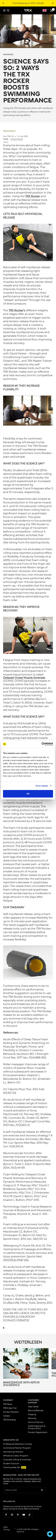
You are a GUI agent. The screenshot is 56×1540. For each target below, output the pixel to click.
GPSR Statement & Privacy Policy (36, 1427)
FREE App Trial (10, 1408)
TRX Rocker (32, 196)
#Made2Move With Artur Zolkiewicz (21, 1384)
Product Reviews (10, 1412)
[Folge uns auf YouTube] (24, 1515)
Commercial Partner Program (17, 1448)
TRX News (7, 1404)
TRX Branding (9, 1420)
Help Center (33, 1406)
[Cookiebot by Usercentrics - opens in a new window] (41, 744)
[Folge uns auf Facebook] (6, 1515)
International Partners (13, 1452)
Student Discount (11, 1463)
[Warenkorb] (51, 10)
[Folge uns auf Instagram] (12, 1515)
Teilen (5, 142)
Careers (6, 1416)
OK (28, 794)
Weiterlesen (9, 131)
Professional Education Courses (17, 1444)
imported (8, 54)
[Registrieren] (42, 1490)
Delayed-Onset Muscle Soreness (24, 677)
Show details (42, 786)
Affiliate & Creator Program (15, 1456)
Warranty (32, 1418)
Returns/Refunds (35, 1410)
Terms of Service (35, 1422)
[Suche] (8, 10)
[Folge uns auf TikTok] (29, 1515)
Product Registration (37, 1432)
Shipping (32, 1414)
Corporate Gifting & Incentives (17, 1459)
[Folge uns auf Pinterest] (18, 1515)
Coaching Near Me (14, 1467)
